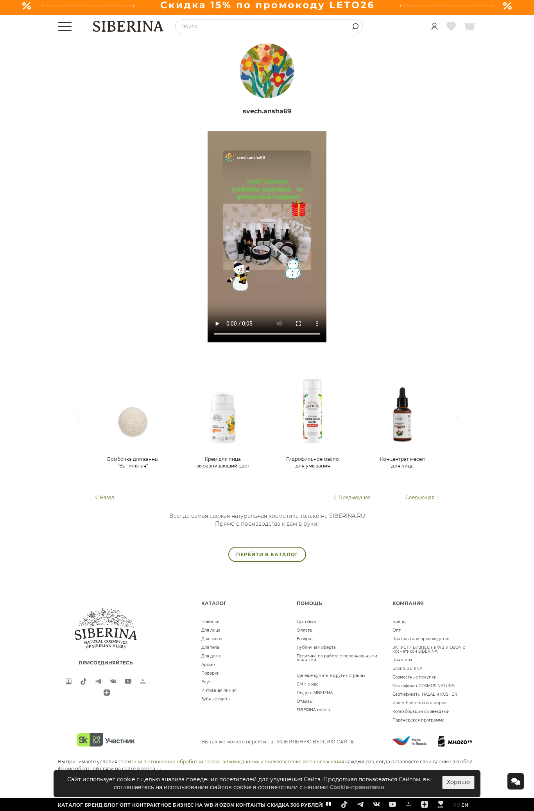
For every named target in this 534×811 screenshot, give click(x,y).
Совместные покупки (414, 677)
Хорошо (458, 782)
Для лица (210, 630)
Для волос (211, 638)
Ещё (205, 681)
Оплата (304, 630)
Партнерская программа (418, 720)
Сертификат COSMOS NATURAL (424, 685)
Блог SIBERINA (407, 668)
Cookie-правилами (357, 787)
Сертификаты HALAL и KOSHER (424, 694)
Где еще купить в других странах (331, 675)
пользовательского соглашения (304, 761)
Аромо (208, 664)
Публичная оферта (316, 647)
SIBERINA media (313, 710)
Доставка (306, 621)
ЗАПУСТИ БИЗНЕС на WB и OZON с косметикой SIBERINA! (428, 649)
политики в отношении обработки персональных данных (188, 761)
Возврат (305, 638)
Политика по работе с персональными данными (337, 657)
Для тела (210, 647)
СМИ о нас (308, 684)
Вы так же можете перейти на (277, 742)
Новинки (210, 621)
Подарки (210, 673)
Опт (396, 630)
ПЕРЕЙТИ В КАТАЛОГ (267, 554)
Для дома (211, 656)
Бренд (399, 621)
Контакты (402, 659)
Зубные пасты (216, 699)
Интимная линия (219, 690)
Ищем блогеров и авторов (419, 702)
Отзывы (305, 701)
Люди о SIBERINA (315, 692)
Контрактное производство (420, 638)
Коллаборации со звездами (421, 711)
